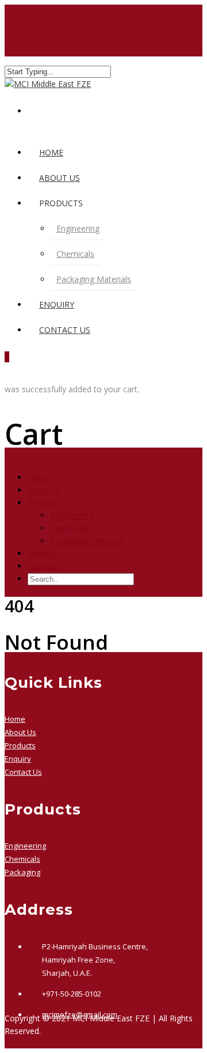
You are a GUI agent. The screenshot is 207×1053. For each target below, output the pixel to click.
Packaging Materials (93, 279)
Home (51, 152)
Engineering (77, 228)
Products (20, 745)
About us (59, 177)
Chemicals (75, 253)
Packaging (22, 872)
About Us (20, 732)
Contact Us (64, 329)
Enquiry (56, 304)
